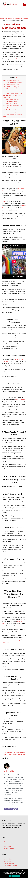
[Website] (14, 809)
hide (17, 77)
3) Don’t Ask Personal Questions (13, 114)
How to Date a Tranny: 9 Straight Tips (14, 752)
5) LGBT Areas (8, 91)
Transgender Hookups (21, 18)
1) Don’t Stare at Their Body (11, 99)
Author (4, 116)
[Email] (17, 809)
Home (2, 18)
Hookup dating (9, 18)
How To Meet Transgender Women (14, 750)
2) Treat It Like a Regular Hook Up (13, 112)
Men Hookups (8, 861)
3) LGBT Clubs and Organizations (13, 87)
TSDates (4, 201)
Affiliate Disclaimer (9, 848)
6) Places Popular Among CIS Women (14, 93)
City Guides (7, 846)
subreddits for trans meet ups (16, 372)
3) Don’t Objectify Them (10, 103)
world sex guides (20, 399)
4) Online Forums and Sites (11, 89)
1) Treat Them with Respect (11, 110)
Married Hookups (9, 863)
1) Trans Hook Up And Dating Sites (13, 82)
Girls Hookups (8, 859)
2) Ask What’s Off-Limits (11, 101)
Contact (6, 844)
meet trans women (18, 59)
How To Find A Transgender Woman (14, 754)
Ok (10, 875)
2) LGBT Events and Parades (12, 84)
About (5, 842)
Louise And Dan (9, 771)
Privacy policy (16, 875)
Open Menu (24, 4)
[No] (26, 873)
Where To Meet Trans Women (11, 80)
